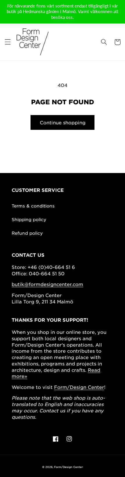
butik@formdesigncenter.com (47, 284)
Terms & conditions (33, 205)
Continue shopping (62, 122)
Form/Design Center (79, 387)
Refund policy (27, 233)
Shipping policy (29, 219)
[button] (7, 42)
